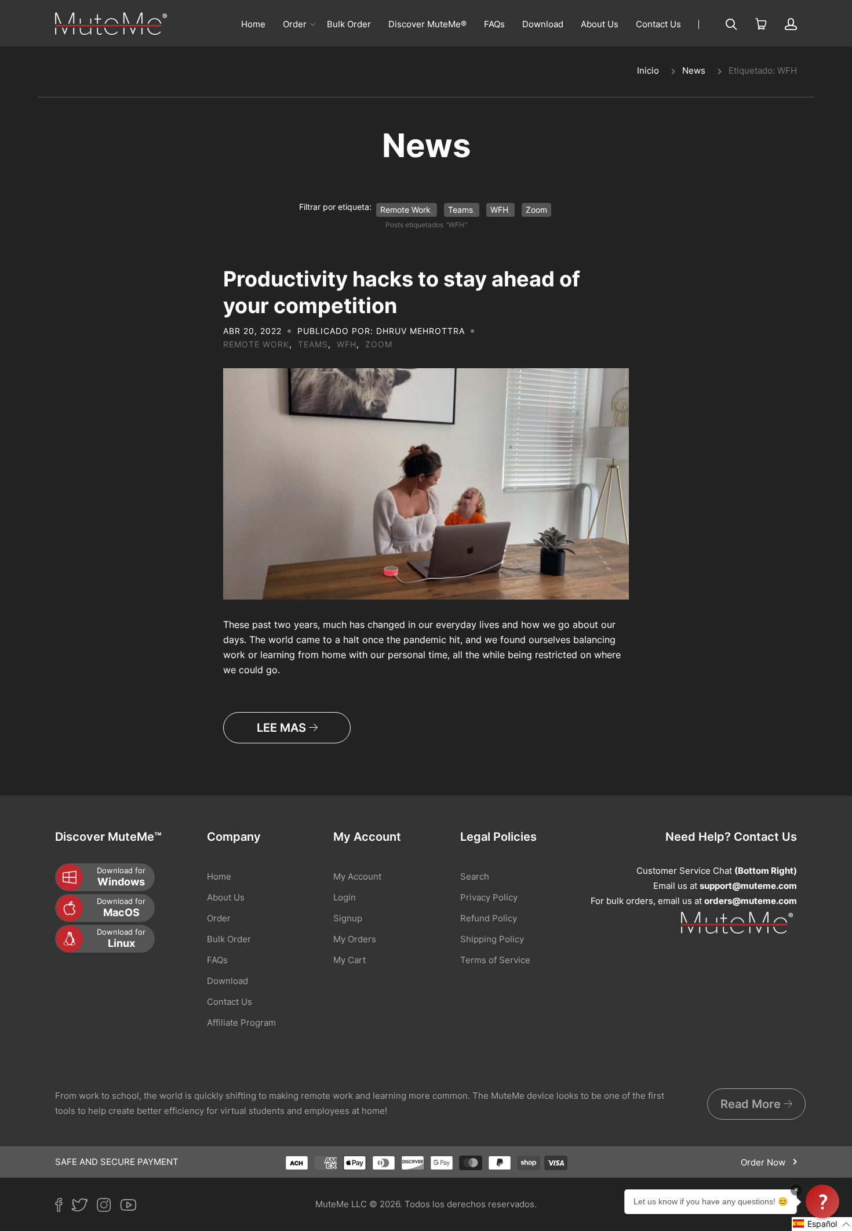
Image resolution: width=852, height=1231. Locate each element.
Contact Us (658, 24)
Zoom (536, 210)
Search (474, 876)
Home (253, 24)
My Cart (349, 959)
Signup (347, 918)
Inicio (648, 70)
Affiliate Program (241, 1022)
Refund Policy (488, 918)
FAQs (494, 24)
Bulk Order (349, 24)
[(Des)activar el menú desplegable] (312, 24)
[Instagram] (108, 1207)
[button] (822, 1224)
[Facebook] (63, 1207)
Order (295, 24)
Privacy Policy (489, 897)
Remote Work (405, 210)
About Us (599, 24)
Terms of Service (495, 959)
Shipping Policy (492, 939)
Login (344, 897)
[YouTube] (132, 1207)
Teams (460, 210)
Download (542, 24)
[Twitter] (84, 1207)
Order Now (764, 1162)
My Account (357, 876)
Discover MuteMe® (427, 24)
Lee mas (283, 728)
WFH (499, 210)
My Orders (354, 939)
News (693, 70)
